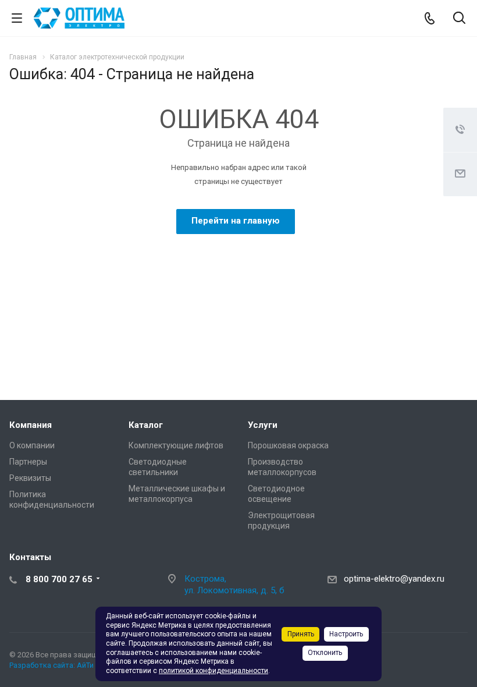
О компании (32, 445)
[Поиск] (459, 19)
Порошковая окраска (288, 445)
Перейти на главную (235, 220)
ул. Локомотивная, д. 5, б (234, 590)
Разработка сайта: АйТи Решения (67, 665)
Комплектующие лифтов (176, 445)
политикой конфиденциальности (213, 671)
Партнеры (28, 461)
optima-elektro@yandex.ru (394, 578)
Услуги (262, 425)
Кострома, (205, 578)
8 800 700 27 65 (59, 579)
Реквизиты (30, 478)
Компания (30, 425)
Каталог (146, 425)
